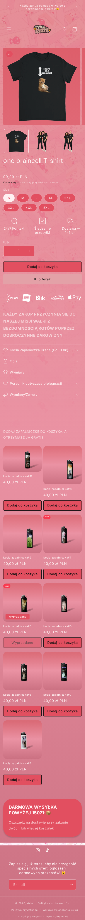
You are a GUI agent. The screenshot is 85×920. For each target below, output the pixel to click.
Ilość (6, 242)
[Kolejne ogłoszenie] (77, 7)
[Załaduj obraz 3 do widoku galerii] (68, 141)
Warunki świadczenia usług (60, 909)
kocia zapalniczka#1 (57, 557)
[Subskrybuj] (71, 885)
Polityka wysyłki (31, 916)
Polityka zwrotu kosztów (54, 903)
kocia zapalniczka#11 (17, 476)
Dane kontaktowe (57, 916)
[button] (9, 29)
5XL (46, 207)
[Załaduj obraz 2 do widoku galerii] (42, 141)
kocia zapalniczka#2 (17, 763)
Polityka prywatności (24, 909)
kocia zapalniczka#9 (17, 557)
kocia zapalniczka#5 (57, 626)
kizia (30, 903)
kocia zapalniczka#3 (17, 626)
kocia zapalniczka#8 (57, 489)
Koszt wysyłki (11, 182)
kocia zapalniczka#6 (17, 694)
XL (51, 198)
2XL (67, 198)
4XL (29, 207)
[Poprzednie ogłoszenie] (8, 7)
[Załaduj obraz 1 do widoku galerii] (16, 141)
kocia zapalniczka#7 (57, 694)
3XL (11, 207)
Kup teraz (42, 279)
